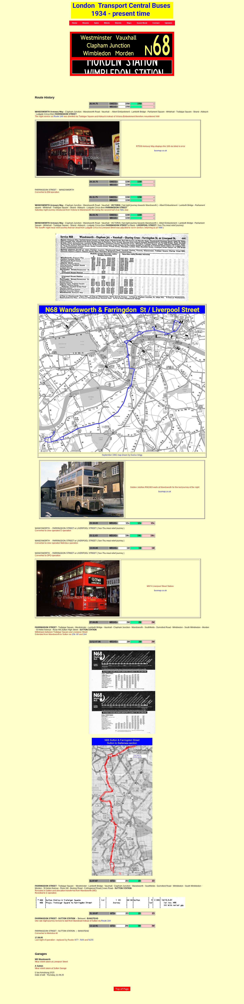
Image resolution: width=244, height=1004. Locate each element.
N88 (161, 228)
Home (74, 23)
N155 (90, 940)
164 (85, 634)
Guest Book (142, 23)
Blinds (107, 23)
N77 (77, 940)
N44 (82, 940)
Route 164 (106, 921)
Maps (129, 23)
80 (77, 634)
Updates (168, 23)
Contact (156, 23)
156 (73, 634)
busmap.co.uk (160, 150)
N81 (122, 210)
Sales (96, 23)
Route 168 (58, 116)
